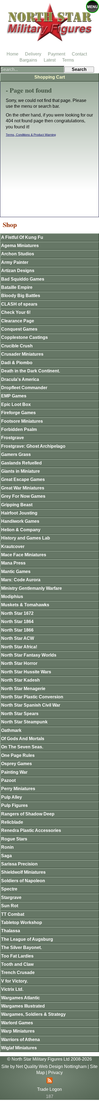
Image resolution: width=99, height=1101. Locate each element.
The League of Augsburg (27, 939)
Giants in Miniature (20, 471)
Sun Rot (9, 905)
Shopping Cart (49, 77)
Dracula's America (20, 379)
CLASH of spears (19, 304)
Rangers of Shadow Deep (27, 814)
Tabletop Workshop (21, 922)
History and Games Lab (25, 538)
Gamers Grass (16, 454)
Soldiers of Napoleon (23, 880)
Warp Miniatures (18, 1031)
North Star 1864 (17, 621)
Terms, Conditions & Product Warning (31, 134)
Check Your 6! (16, 312)
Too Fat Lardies (17, 956)
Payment (56, 54)
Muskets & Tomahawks (25, 604)
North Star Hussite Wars (26, 672)
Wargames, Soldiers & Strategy (33, 1014)
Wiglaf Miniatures (19, 1047)
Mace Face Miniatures (23, 554)
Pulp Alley (11, 797)
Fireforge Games (18, 412)
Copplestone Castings (24, 337)
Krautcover (12, 546)
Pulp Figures (14, 805)
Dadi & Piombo (16, 362)
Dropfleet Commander (24, 387)
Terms (68, 60)
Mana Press (13, 563)
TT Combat (12, 914)
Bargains (28, 60)
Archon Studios (17, 253)
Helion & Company (20, 529)
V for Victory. (14, 981)
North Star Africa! (19, 646)
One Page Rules (18, 755)
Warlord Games (17, 1022)
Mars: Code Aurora (20, 579)
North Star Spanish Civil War (30, 705)
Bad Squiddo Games (22, 279)
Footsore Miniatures (22, 421)
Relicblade (12, 822)
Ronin (7, 847)
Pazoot (8, 780)
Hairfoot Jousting (19, 513)
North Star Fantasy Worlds (28, 655)
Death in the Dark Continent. (30, 371)
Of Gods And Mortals (22, 738)
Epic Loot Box (16, 404)
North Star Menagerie (23, 688)
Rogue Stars (14, 839)
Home (12, 54)
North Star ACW (17, 638)
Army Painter (14, 262)
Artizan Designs (17, 270)
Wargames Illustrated (23, 1006)
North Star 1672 (17, 613)
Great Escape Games (23, 479)
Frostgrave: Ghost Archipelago (33, 446)
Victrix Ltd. (12, 989)
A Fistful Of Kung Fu (22, 237)
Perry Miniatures (18, 788)
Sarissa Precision (19, 864)
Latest (50, 60)
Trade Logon (49, 1089)
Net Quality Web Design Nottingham (51, 1066)
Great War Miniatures (22, 488)
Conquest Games (19, 329)
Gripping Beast (16, 504)
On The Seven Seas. (22, 747)
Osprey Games (16, 763)
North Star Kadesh (20, 680)
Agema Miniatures (20, 245)
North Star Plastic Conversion (32, 697)
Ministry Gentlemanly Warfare (31, 588)
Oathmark (11, 730)
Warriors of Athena (20, 1039)
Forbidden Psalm (19, 429)
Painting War (14, 772)
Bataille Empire (16, 287)
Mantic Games (16, 571)
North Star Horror (19, 663)
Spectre (9, 889)
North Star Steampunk (24, 722)
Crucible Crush (17, 346)
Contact (79, 54)
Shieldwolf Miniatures (23, 872)
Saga (6, 855)
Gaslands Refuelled (21, 463)
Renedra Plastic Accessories (31, 830)
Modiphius (12, 596)
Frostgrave (12, 437)
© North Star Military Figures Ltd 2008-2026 (49, 1059)
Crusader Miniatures (22, 354)
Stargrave (11, 897)
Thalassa (10, 930)
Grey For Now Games (23, 496)
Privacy (55, 1072)
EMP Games (13, 396)
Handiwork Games (20, 521)
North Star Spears (19, 713)
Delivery (33, 54)
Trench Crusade (18, 972)
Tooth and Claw (17, 964)
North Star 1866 (17, 630)
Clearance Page (17, 321)
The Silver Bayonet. (21, 947)
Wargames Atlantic (20, 997)
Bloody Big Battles (20, 295)
